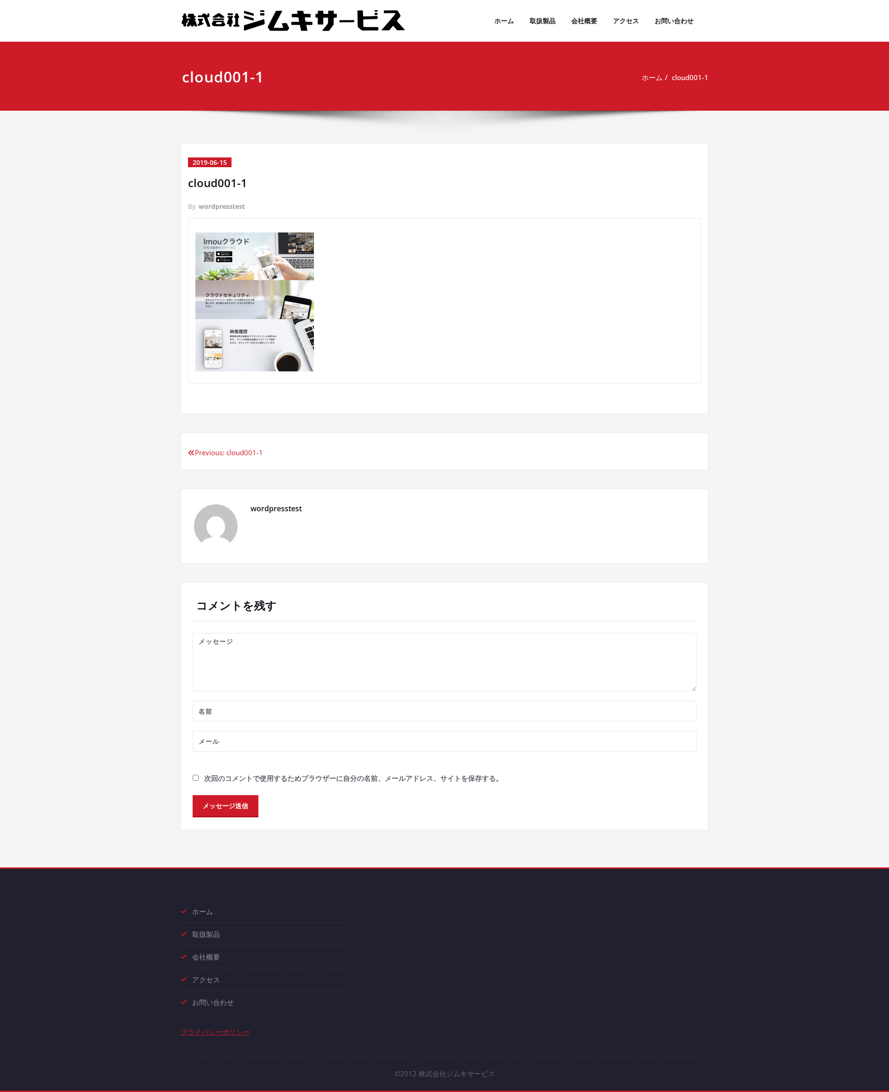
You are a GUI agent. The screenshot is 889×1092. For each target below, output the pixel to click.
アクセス (626, 20)
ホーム (504, 20)
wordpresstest (222, 206)
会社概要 (584, 20)
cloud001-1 (690, 77)
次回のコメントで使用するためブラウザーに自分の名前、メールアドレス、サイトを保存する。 (353, 778)
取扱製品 (543, 20)
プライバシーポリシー (215, 1031)
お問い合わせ (674, 20)
